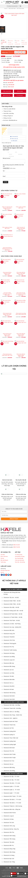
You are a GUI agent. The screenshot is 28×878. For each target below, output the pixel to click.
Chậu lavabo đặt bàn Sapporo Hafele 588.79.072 (21, 334)
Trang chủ (5, 8)
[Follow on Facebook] (2, 575)
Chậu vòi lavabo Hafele (20, 8)
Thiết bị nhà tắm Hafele (12, 8)
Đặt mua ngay (20, 91)
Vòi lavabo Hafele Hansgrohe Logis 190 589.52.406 (7, 294)
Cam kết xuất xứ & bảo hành (12, 71)
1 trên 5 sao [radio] (5, 152)
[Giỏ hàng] (22, 2)
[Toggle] (2, 592)
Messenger (21, 873)
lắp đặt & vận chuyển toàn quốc (12, 70)
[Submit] (20, 6)
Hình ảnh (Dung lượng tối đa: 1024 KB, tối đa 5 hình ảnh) (13, 165)
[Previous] (3, 25)
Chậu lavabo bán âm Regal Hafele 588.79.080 (7, 355)
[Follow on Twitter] (4, 575)
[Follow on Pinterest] (6, 575)
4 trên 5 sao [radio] (15, 154)
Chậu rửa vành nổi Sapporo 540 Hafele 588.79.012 (21, 228)
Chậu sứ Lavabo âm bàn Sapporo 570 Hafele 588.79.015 (7, 208)
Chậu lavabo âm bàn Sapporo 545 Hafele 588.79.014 (7, 314)
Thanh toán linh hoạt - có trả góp (10, 73)
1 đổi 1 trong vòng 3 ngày (11, 75)
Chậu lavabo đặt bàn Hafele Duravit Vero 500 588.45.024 (7, 248)
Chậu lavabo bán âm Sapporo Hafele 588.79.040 (7, 334)
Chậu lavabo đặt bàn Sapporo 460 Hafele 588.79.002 (21, 273)
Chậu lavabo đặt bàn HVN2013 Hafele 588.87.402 (7, 273)
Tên (4, 170)
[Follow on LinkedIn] (8, 575)
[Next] (24, 25)
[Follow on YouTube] (11, 575)
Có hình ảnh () (15, 136)
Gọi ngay (14, 873)
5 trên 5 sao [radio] (6, 156)
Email (4, 176)
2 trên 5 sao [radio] (12, 152)
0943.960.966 (11, 84)
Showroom (15, 875)
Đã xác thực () (15, 138)
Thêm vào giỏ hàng (7, 91)
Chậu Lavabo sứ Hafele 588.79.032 (21, 207)
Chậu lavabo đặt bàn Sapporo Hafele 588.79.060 (21, 355)
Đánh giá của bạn (6, 158)
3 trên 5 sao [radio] (6, 154)
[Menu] (2, 2)
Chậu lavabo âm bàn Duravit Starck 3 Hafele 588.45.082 (21, 294)
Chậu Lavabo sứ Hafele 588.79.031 (7, 228)
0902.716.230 (16, 544)
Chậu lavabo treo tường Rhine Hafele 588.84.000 (21, 314)
